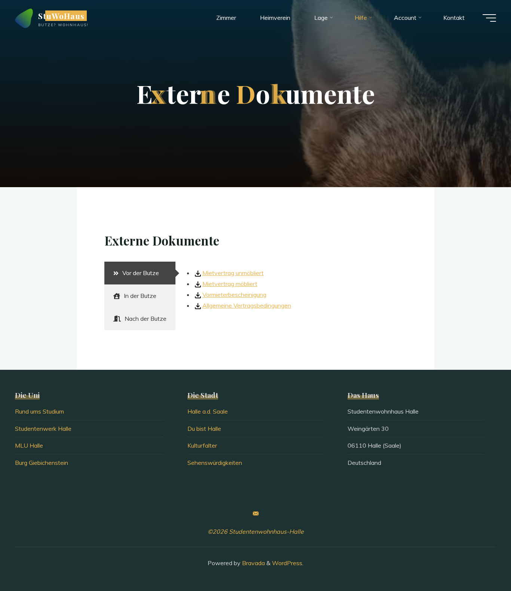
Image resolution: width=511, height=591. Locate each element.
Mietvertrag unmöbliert (233, 273)
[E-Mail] (255, 513)
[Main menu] (489, 18)
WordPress (287, 563)
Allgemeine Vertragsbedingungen (246, 305)
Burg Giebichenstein (41, 462)
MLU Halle (29, 445)
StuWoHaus (61, 15)
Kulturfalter (202, 445)
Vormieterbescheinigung (234, 294)
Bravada (253, 563)
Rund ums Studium (39, 411)
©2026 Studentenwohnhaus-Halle (256, 531)
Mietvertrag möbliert (229, 283)
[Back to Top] (482, 562)
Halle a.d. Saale (207, 411)
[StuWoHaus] (24, 17)
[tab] (139, 273)
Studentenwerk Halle (43, 428)
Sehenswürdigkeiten (214, 462)
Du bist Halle (204, 428)
